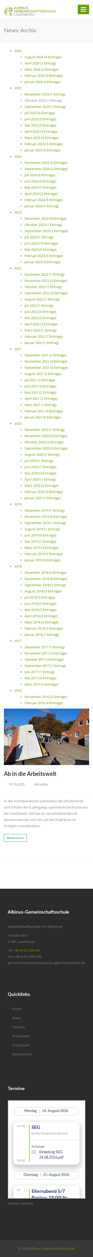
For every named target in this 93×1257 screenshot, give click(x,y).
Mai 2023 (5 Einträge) (40, 249)
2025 (17, 88)
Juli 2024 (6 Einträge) (40, 175)
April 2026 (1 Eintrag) (40, 63)
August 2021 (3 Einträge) (43, 373)
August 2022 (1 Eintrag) (42, 299)
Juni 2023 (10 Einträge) (41, 243)
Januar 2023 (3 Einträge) (42, 262)
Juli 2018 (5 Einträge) (40, 597)
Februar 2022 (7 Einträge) (44, 336)
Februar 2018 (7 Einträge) (44, 628)
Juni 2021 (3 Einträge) (40, 386)
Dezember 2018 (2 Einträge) (45, 572)
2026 (17, 50)
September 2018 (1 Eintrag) (45, 585)
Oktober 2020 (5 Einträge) (44, 442)
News (16, 1018)
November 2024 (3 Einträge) (46, 162)
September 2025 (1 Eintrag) (45, 106)
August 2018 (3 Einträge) (43, 591)
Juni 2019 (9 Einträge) (40, 535)
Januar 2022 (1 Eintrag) (42, 342)
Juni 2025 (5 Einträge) (40, 119)
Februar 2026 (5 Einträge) (44, 75)
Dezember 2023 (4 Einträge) (45, 218)
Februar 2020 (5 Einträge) (44, 491)
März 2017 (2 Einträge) (41, 684)
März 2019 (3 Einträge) (41, 547)
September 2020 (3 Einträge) (46, 448)
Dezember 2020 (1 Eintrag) (45, 429)
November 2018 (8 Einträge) (46, 578)
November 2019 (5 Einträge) (46, 516)
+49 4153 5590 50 (27, 950)
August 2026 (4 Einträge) (43, 57)
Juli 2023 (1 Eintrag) (39, 237)
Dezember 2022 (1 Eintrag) (45, 274)
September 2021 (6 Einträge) (46, 367)
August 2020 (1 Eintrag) (42, 454)
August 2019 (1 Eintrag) (42, 529)
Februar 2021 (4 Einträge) (44, 411)
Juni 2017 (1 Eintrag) (40, 672)
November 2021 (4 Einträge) (46, 361)
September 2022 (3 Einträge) (46, 293)
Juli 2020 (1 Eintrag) (39, 460)
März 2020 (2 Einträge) (41, 485)
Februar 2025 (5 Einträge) (44, 144)
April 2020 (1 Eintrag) (40, 479)
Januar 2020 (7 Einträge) (42, 498)
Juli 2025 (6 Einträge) (40, 113)
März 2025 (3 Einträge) (41, 137)
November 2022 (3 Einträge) (46, 280)
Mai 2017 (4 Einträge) (40, 678)
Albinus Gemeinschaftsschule (52, 1248)
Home (17, 1008)
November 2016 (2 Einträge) (46, 696)
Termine (18, 1027)
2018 (17, 566)
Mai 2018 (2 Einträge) (40, 609)
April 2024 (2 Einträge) (41, 193)
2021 (17, 349)
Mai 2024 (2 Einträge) (40, 187)
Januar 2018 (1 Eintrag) (42, 634)
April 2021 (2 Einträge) (41, 398)
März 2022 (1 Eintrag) (41, 330)
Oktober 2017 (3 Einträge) (44, 659)
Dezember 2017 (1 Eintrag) (45, 647)
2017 (17, 640)
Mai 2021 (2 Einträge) (40, 392)
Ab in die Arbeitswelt (30, 774)
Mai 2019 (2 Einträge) (40, 541)
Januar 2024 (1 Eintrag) (42, 206)
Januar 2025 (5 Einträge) (42, 150)
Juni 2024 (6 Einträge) (40, 181)
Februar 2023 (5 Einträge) (44, 255)
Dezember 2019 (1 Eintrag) (45, 510)
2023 (17, 212)
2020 (17, 423)
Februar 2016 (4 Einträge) (44, 703)
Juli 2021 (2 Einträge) (40, 380)
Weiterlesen (15, 838)
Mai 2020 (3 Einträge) (40, 473)
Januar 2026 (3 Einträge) (42, 81)
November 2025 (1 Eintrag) (45, 94)
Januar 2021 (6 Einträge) (42, 417)
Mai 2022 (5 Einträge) (40, 317)
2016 (17, 690)
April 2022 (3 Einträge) (41, 324)
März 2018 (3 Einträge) (41, 622)
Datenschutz (22, 1054)
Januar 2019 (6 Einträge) (42, 560)
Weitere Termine (20, 1203)
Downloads (20, 1036)
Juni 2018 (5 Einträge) (40, 603)
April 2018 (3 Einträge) (41, 616)
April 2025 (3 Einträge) (41, 131)
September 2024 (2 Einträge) (46, 168)
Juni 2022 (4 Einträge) (40, 311)
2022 (17, 268)
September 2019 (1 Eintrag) (45, 522)
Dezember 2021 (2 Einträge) (45, 355)
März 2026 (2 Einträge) (41, 69)
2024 (17, 156)
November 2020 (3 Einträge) (46, 435)
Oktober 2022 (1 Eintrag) (43, 286)
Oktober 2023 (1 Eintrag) (43, 224)
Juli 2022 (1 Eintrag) (39, 305)
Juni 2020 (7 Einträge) (40, 467)
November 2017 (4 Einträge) (46, 653)
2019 (17, 504)
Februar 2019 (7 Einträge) (44, 554)
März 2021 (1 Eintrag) (41, 404)
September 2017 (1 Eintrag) (45, 665)
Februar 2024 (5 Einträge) (44, 199)
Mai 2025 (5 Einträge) (40, 125)
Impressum (21, 1045)
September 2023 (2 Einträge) (46, 231)
